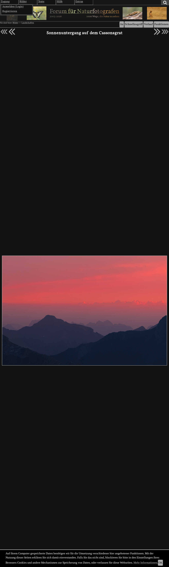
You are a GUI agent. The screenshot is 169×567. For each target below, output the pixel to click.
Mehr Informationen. (146, 562)
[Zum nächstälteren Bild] (165, 32)
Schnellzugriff (133, 24)
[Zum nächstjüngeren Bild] (4, 32)
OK (160, 562)
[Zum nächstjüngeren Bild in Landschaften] (12, 32)
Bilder (15, 22)
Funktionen (161, 24)
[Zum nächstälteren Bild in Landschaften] (157, 32)
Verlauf (148, 24)
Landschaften (27, 22)
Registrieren (9, 11)
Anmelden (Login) (13, 7)
